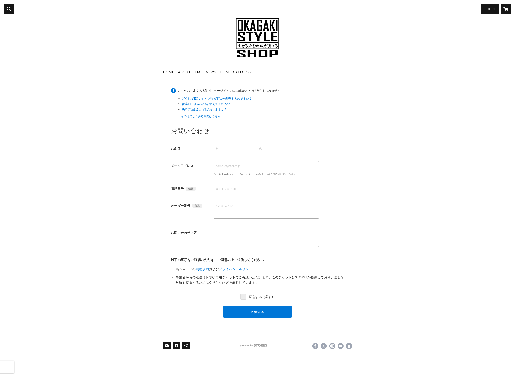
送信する (257, 312)
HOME (168, 72)
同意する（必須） (262, 296)
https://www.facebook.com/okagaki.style (315, 346)
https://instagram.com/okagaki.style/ (332, 346)
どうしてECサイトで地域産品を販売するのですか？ (217, 98)
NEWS (211, 72)
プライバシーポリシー (235, 269)
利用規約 (202, 269)
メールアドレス (182, 166)
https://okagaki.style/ (349, 346)
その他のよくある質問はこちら (200, 116)
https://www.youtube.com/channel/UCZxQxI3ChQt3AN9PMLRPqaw (341, 346)
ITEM (224, 72)
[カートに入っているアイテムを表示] (506, 9)
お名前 (176, 148)
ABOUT (184, 72)
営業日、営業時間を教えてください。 (207, 104)
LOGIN (490, 9)
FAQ (198, 72)
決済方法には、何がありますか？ (204, 109)
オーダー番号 (180, 205)
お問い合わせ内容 (184, 232)
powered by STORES (253, 345)
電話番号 (177, 188)
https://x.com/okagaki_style (324, 346)
